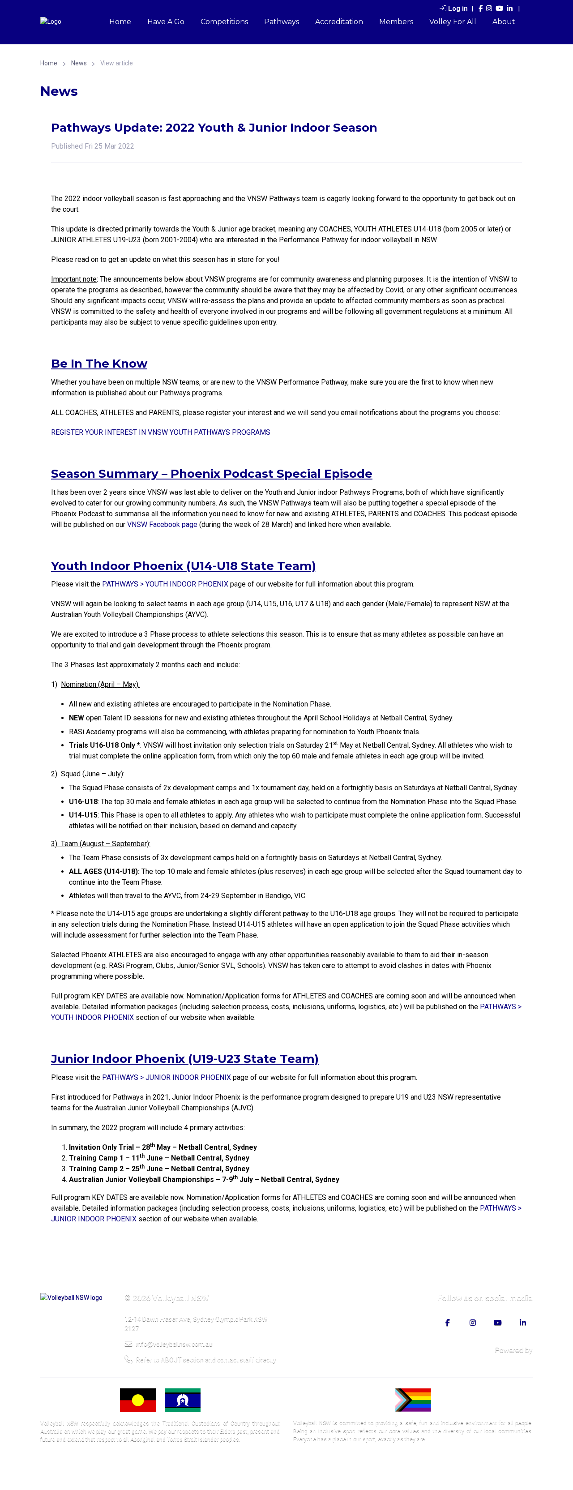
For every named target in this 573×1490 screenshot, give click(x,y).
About (503, 21)
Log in (458, 8)
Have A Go (165, 21)
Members (396, 21)
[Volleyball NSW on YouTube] (499, 9)
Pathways (281, 21)
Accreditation (339, 21)
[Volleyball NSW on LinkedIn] (510, 9)
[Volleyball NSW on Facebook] (481, 9)
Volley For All (452, 21)
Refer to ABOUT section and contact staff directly (206, 1359)
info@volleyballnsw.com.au (174, 1344)
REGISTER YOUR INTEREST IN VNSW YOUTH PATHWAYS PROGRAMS (160, 432)
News (79, 63)
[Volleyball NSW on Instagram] (489, 9)
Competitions (224, 21)
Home (120, 21)
